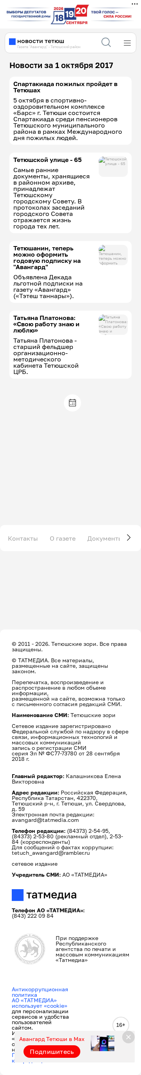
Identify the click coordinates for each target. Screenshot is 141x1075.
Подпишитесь (52, 1051)
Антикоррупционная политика (40, 992)
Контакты (23, 538)
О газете (63, 538)
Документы (105, 538)
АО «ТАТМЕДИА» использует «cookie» (39, 1003)
